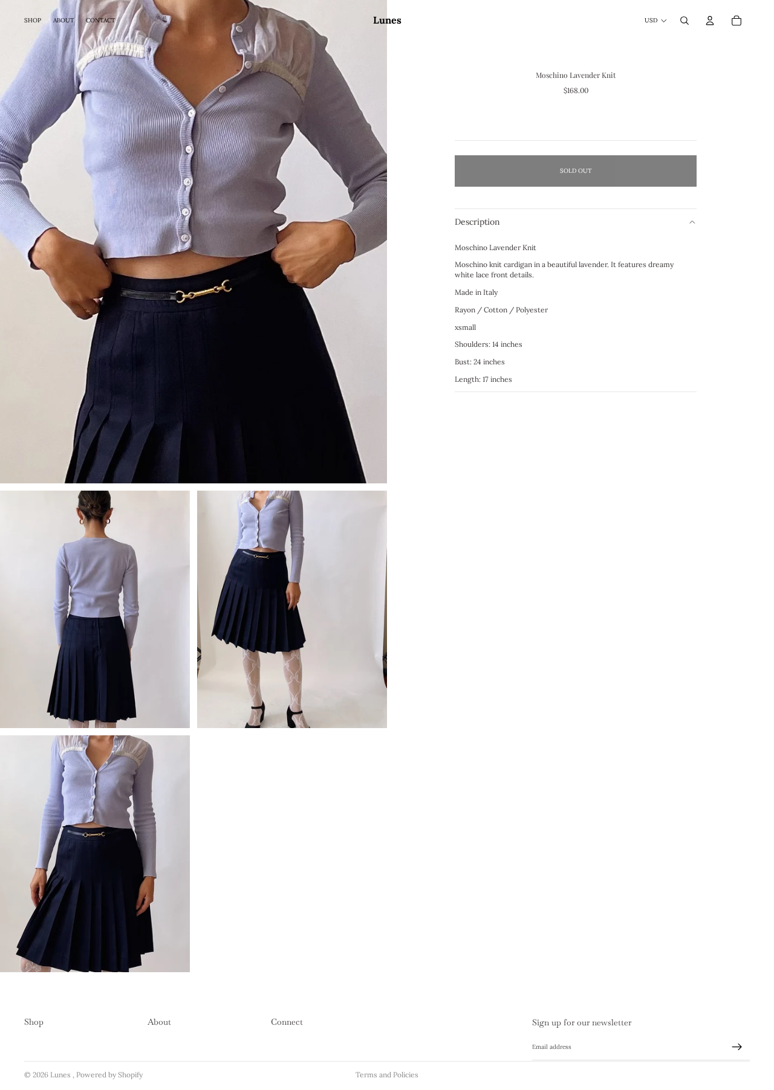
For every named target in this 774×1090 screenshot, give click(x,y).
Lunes (61, 1074)
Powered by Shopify (109, 1074)
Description (477, 221)
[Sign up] (737, 1047)
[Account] (710, 20)
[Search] (684, 20)
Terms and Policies (387, 1074)
